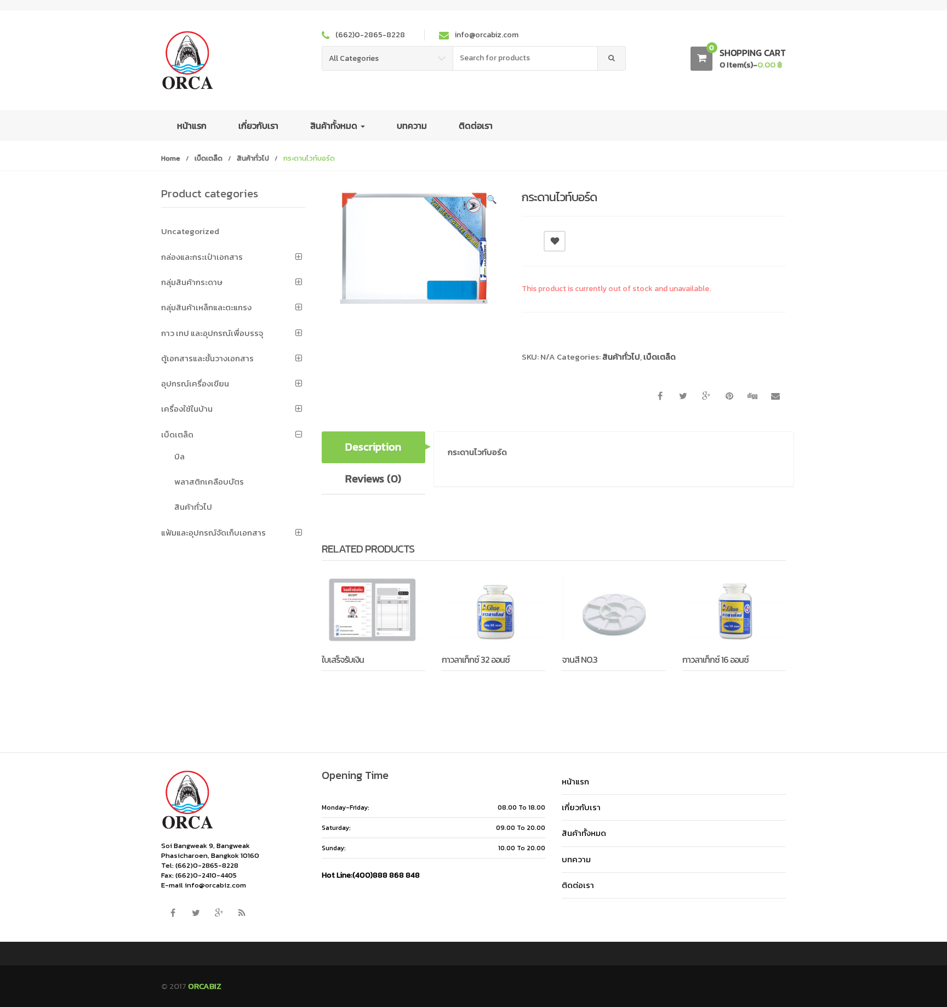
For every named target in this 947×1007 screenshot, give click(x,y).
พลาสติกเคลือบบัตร (209, 481)
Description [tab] (373, 447)
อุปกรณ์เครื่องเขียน (195, 383)
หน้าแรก (192, 125)
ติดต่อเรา (476, 125)
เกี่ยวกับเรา (258, 125)
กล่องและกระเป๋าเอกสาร (202, 257)
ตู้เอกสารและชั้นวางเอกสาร (207, 358)
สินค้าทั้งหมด (335, 125)
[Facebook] (172, 913)
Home (170, 158)
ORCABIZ (204, 986)
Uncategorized (190, 231)
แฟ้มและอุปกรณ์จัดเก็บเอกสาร (213, 532)
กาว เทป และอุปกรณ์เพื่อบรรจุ (212, 333)
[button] (491, 201)
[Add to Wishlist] (358, 686)
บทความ (412, 125)
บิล (179, 456)
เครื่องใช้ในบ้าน (187, 408)
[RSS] (241, 913)
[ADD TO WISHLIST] (555, 241)
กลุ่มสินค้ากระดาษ (192, 282)
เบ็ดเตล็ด (209, 158)
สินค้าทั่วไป (253, 158)
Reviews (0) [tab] (373, 478)
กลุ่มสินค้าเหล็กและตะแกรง (206, 307)
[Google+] (218, 913)
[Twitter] (195, 913)
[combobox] (525, 58)
